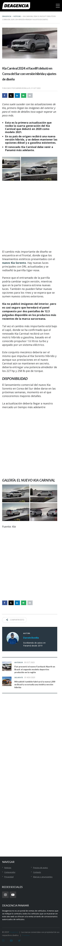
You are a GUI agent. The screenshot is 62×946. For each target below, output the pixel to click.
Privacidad (9, 876)
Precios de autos (40, 867)
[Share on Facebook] (4, 95)
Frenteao (26, 935)
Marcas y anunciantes (42, 876)
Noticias (7, 867)
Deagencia (13, 932)
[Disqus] (29, 740)
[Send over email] (23, 95)
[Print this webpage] (30, 95)
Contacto (37, 872)
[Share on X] (11, 95)
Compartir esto (17, 620)
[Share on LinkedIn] (17, 95)
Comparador (9, 872)
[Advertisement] (31, 215)
